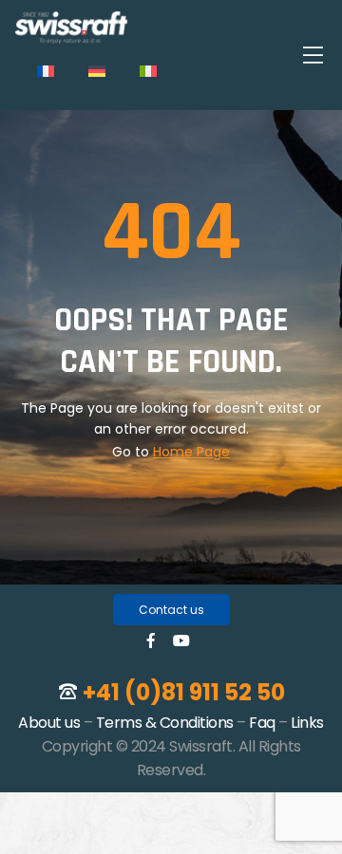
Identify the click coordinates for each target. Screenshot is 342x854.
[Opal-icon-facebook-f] (151, 640)
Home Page (191, 451)
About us (49, 722)
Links (307, 722)
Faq (262, 722)
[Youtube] (181, 640)
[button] (171, 609)
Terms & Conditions (165, 722)
